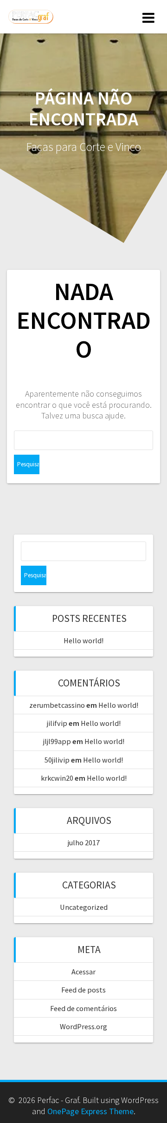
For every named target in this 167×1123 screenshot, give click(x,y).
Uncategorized (84, 907)
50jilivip (57, 759)
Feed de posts (83, 989)
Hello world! (83, 640)
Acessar (83, 971)
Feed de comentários (83, 1008)
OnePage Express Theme (90, 1111)
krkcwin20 (57, 778)
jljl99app (57, 741)
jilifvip (57, 723)
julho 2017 (84, 842)
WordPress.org (83, 1026)
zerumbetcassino (57, 705)
